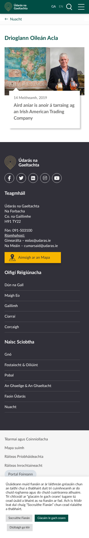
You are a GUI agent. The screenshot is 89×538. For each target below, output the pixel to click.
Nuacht (16, 19)
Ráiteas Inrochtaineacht (23, 465)
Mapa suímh (14, 448)
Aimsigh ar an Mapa (34, 257)
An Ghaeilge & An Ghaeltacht (28, 386)
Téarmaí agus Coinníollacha (26, 439)
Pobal (9, 375)
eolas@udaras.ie (38, 240)
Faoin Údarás (15, 396)
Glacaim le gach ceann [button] (51, 518)
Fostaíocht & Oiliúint (21, 365)
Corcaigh (12, 327)
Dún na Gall (14, 285)
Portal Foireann (20, 474)
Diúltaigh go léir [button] (20, 527)
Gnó (8, 354)
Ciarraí (10, 316)
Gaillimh (11, 306)
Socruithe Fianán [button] (19, 518)
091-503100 (22, 230)
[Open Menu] (81, 7)
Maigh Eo (12, 295)
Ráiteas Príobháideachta (24, 456)
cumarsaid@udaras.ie (41, 246)
